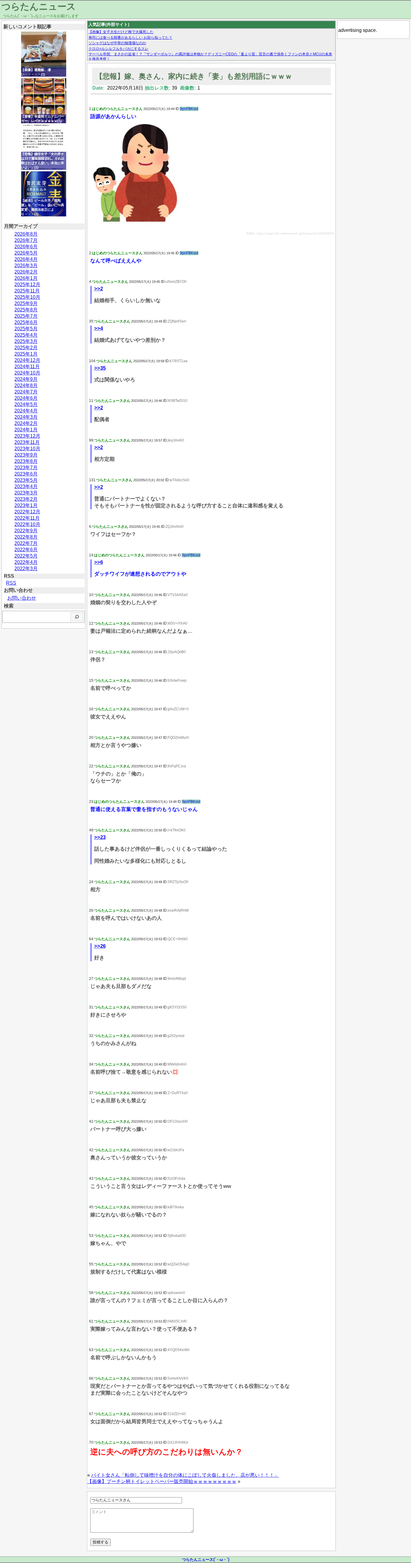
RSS (11, 583)
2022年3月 (26, 568)
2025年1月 (26, 353)
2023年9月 (26, 454)
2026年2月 (26, 271)
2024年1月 (26, 429)
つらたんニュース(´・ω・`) (205, 1559)
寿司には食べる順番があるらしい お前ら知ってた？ (130, 37)
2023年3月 (26, 492)
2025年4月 (26, 335)
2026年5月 (26, 252)
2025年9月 (26, 303)
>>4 (98, 328)
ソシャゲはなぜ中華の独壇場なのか (117, 43)
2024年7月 (26, 391)
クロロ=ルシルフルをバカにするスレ (118, 49)
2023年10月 (27, 448)
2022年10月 (27, 524)
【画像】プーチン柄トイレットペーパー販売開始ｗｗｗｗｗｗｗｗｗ (161, 1481)
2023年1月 (26, 505)
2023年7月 (26, 467)
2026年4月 (26, 259)
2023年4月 (26, 486)
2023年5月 (26, 480)
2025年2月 (26, 347)
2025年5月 (26, 328)
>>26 (100, 946)
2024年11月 (27, 366)
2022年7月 (26, 543)
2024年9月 (26, 379)
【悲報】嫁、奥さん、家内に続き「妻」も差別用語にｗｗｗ (193, 76)
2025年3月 (26, 341)
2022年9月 (26, 530)
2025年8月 (26, 309)
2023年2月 (26, 499)
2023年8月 (26, 461)
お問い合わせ (21, 598)
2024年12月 (27, 360)
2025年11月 (27, 290)
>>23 (100, 837)
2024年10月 (27, 372)
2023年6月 (26, 473)
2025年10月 (27, 297)
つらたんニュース (39, 6)
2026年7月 (26, 240)
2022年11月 (27, 518)
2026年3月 (26, 265)
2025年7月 (26, 316)
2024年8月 (26, 385)
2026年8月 (26, 234)
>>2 (98, 289)
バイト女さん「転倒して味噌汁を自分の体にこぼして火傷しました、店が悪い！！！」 (185, 1475)
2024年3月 (26, 417)
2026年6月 (26, 246)
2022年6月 (26, 549)
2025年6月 (26, 322)
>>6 (98, 562)
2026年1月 (26, 278)
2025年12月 (27, 284)
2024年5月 (26, 404)
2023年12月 (27, 436)
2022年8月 (26, 537)
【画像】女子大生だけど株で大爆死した (120, 32)
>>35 (100, 368)
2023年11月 (27, 442)
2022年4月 (26, 562)
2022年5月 (26, 555)
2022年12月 (27, 511)
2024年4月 (26, 410)
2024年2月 (26, 423)
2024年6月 (26, 398)
